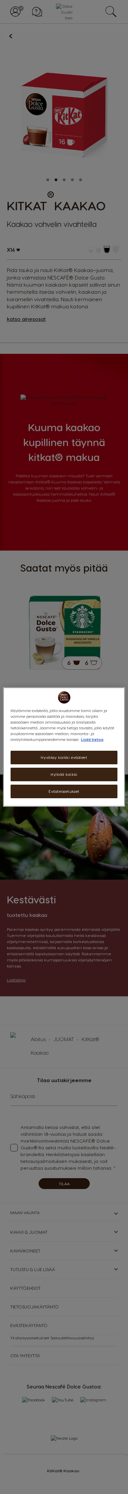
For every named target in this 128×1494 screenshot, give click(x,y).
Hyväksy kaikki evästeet (64, 757)
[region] (64, 747)
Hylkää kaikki (64, 774)
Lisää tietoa (92, 739)
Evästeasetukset (64, 791)
